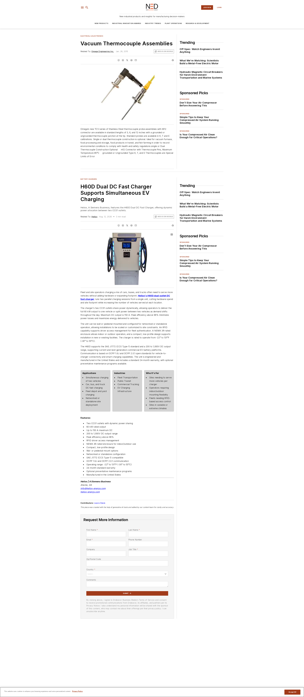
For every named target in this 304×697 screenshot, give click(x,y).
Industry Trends (153, 23)
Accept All (292, 692)
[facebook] (118, 60)
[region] (152, 692)
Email (89, 539)
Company (90, 549)
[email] (136, 60)
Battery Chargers (89, 179)
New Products (101, 23)
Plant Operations (173, 23)
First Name (92, 530)
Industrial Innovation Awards (126, 23)
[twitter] (127, 60)
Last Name (134, 530)
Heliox (94, 216)
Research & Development (197, 23)
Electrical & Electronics (92, 36)
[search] (87, 7)
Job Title (133, 549)
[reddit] (131, 60)
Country (90, 569)
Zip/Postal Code (93, 559)
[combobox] (127, 574)
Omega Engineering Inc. (102, 51)
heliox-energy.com (90, 492)
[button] (82, 7)
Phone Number (135, 539)
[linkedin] (123, 60)
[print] (173, 60)
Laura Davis (99, 503)
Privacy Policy (77, 691)
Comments (91, 580)
